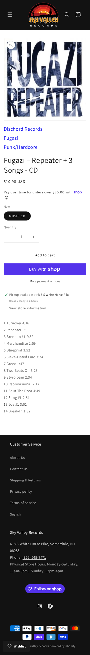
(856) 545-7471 (34, 557)
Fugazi (11, 138)
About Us (17, 457)
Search (15, 514)
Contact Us (19, 469)
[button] (10, 14)
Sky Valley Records (37, 646)
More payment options (45, 281)
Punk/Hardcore (21, 147)
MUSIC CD (17, 216)
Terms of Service (23, 502)
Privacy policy (21, 491)
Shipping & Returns (25, 480)
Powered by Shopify (63, 646)
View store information (27, 308)
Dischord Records (23, 129)
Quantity (10, 227)
